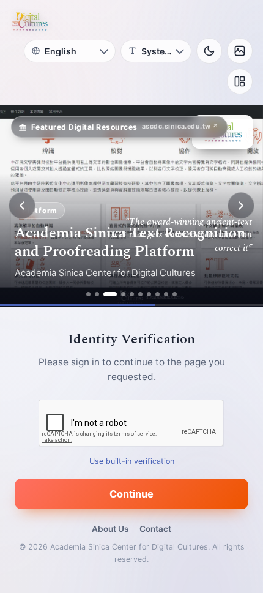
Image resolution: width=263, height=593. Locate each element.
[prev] (22, 205)
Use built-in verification (131, 461)
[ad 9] (166, 294)
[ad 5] (132, 294)
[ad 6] (140, 294)
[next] (241, 205)
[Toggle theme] (209, 51)
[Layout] (240, 81)
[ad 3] (110, 294)
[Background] (240, 51)
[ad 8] (157, 294)
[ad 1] (88, 294)
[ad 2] (97, 294)
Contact (155, 529)
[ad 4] (123, 294)
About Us (110, 529)
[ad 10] (174, 294)
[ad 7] (149, 294)
